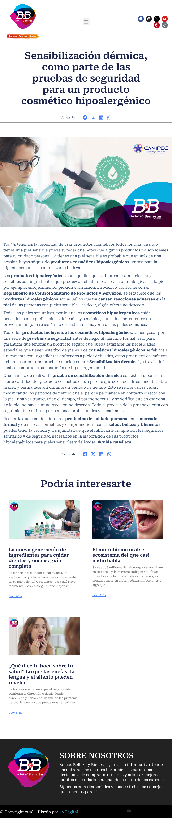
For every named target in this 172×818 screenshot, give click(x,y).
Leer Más (15, 596)
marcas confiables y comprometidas (61, 424)
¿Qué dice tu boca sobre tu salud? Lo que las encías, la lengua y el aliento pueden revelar (41, 674)
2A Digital (68, 812)
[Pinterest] (157, 25)
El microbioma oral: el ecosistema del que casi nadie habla (121, 555)
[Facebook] (141, 19)
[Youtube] (165, 19)
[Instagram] (149, 19)
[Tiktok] (165, 25)
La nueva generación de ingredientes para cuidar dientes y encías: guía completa (39, 558)
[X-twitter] (157, 19)
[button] (86, 21)
